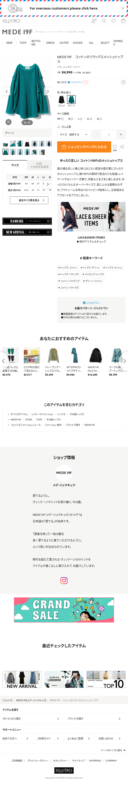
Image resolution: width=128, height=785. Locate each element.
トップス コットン (68, 267)
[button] (48, 91)
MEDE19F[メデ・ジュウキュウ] (31, 700)
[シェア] (122, 146)
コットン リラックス (69, 287)
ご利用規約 (16, 760)
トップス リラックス (69, 274)
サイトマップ (78, 760)
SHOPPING (95, 760)
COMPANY (111, 760)
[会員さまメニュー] (94, 21)
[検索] (104, 21)
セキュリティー (60, 760)
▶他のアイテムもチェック (91, 241)
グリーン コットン (93, 280)
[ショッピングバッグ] (123, 21)
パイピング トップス (94, 274)
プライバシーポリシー (37, 760)
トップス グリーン (91, 267)
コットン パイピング (70, 280)
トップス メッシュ (114, 267)
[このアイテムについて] (123, 82)
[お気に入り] (113, 21)
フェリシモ (7, 700)
